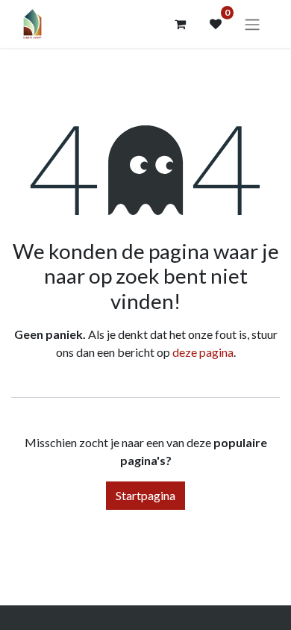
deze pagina (203, 352)
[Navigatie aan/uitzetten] (252, 23)
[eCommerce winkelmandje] (180, 24)
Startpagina (145, 495)
